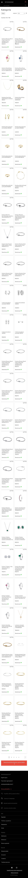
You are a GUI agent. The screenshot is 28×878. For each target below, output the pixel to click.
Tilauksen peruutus (5, 862)
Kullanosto (3, 839)
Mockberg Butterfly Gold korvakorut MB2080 (20, 127)
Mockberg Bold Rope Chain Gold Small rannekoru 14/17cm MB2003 (19, 714)
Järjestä (15, 13)
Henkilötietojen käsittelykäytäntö (14, 870)
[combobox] (14, 5)
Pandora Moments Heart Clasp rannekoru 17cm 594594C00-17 (20, 421)
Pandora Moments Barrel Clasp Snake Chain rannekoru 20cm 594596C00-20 (7, 363)
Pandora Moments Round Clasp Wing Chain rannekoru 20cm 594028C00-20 (20, 451)
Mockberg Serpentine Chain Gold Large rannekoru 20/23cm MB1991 (6, 744)
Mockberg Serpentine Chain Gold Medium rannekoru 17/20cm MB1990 (19, 744)
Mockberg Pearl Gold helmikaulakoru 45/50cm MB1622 (7, 98)
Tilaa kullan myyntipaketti (7, 780)
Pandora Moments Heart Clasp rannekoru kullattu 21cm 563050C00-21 (7, 655)
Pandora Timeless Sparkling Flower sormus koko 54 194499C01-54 (20, 597)
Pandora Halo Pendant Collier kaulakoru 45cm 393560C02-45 (7, 245)
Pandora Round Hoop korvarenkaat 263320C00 (19, 98)
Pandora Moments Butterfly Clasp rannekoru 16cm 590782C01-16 (7, 216)
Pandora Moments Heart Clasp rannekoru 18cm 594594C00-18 (7, 421)
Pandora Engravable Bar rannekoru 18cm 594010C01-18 (20, 480)
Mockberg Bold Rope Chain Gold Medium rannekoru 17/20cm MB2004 (6, 714)
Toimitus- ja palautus (6, 820)
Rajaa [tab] (3, 13)
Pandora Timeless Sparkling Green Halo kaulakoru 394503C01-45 (7, 538)
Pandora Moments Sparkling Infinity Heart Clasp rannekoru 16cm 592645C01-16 (20, 216)
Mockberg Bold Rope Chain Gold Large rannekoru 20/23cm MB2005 (19, 685)
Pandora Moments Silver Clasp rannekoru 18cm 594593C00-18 (7, 274)
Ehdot (2, 828)
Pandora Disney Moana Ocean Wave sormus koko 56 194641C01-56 (20, 69)
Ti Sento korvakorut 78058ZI (6, 332)
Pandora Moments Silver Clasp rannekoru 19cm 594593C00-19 (20, 245)
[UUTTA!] (7, 36)
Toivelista (3, 858)
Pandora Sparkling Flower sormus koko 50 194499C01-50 (7, 626)
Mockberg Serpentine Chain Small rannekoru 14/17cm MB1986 (6, 685)
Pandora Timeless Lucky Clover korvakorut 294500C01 (7, 568)
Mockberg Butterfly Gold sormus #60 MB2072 (7, 156)
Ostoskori (3, 854)
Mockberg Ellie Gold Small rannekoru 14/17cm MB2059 (20, 186)
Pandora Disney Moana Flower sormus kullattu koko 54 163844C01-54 (7, 69)
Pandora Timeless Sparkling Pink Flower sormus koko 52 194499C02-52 (6, 597)
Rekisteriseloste (14, 872)
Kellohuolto (3, 836)
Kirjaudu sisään (4, 851)
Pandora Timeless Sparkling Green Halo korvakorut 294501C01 (20, 538)
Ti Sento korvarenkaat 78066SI (20, 303)
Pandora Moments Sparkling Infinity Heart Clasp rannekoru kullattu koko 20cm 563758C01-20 (20, 40)
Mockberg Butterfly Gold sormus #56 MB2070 (20, 156)
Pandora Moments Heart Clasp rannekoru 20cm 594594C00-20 (20, 392)
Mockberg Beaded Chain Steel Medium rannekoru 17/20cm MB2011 (20, 655)
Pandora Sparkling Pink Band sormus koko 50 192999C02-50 (20, 509)
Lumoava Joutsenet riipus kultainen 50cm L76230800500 (19, 626)
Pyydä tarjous (4, 777)
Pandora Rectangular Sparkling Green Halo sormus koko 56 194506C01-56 (19, 568)
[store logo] (9, 2)
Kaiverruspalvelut (5, 843)
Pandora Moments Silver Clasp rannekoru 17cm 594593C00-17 (20, 274)
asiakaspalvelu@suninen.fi (7, 784)
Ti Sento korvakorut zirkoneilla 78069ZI (6, 303)
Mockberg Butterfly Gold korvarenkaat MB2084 (7, 127)
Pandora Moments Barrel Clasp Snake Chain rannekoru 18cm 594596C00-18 (20, 363)
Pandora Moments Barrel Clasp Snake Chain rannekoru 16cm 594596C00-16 (7, 392)
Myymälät (3, 817)
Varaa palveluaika (5, 789)
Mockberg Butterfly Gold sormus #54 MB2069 (7, 186)
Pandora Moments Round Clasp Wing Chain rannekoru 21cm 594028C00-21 (7, 451)
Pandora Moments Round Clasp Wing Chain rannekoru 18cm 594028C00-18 (7, 480)
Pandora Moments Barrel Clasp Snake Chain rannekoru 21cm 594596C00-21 (7, 40)
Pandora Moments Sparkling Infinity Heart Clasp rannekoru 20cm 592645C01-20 (7, 509)
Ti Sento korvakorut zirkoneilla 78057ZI (19, 332)
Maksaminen (4, 824)
